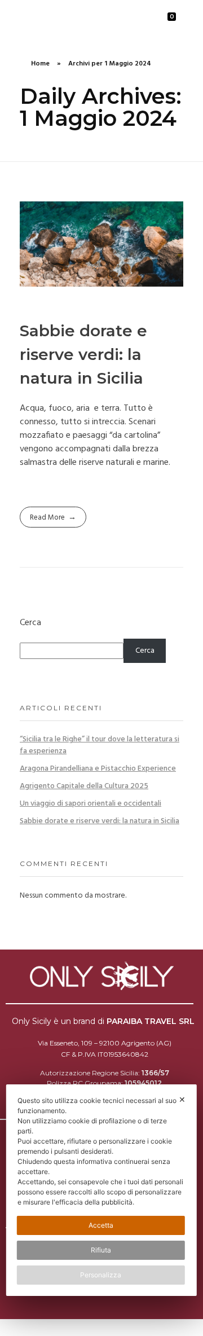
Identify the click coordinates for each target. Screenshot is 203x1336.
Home (40, 63)
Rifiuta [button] (101, 1250)
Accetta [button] (101, 1225)
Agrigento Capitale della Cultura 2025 (84, 786)
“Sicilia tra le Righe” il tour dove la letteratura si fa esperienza (99, 745)
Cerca (30, 623)
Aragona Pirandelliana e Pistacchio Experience (98, 768)
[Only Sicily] (59, 19)
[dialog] (101, 1190)
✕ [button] (182, 1099)
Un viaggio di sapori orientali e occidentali (90, 803)
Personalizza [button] (100, 1275)
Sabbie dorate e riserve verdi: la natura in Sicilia (83, 354)
